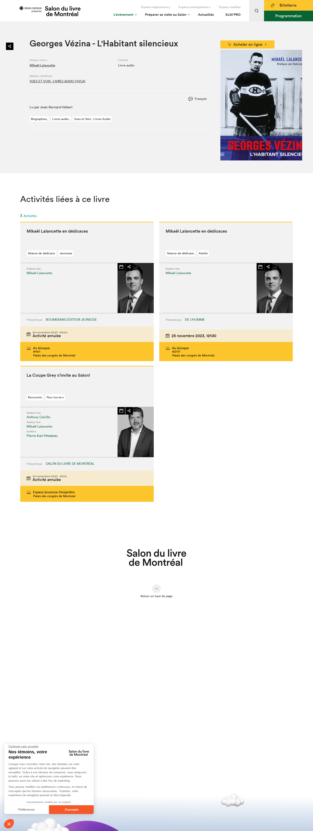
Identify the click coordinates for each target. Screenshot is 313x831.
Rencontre (35, 397)
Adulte (203, 253)
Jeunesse (66, 253)
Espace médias (230, 7)
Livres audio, (60, 119)
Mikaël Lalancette (42, 65)
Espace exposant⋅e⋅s (155, 7)
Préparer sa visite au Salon (165, 14)
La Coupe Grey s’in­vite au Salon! (58, 375)
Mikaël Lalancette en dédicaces (57, 231)
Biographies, (39, 119)
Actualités (206, 14)
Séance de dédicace (41, 253)
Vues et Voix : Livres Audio (92, 119)
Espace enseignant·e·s (194, 7)
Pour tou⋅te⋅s (55, 397)
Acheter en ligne (247, 44)
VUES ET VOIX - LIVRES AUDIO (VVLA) (57, 81)
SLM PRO (233, 14)
